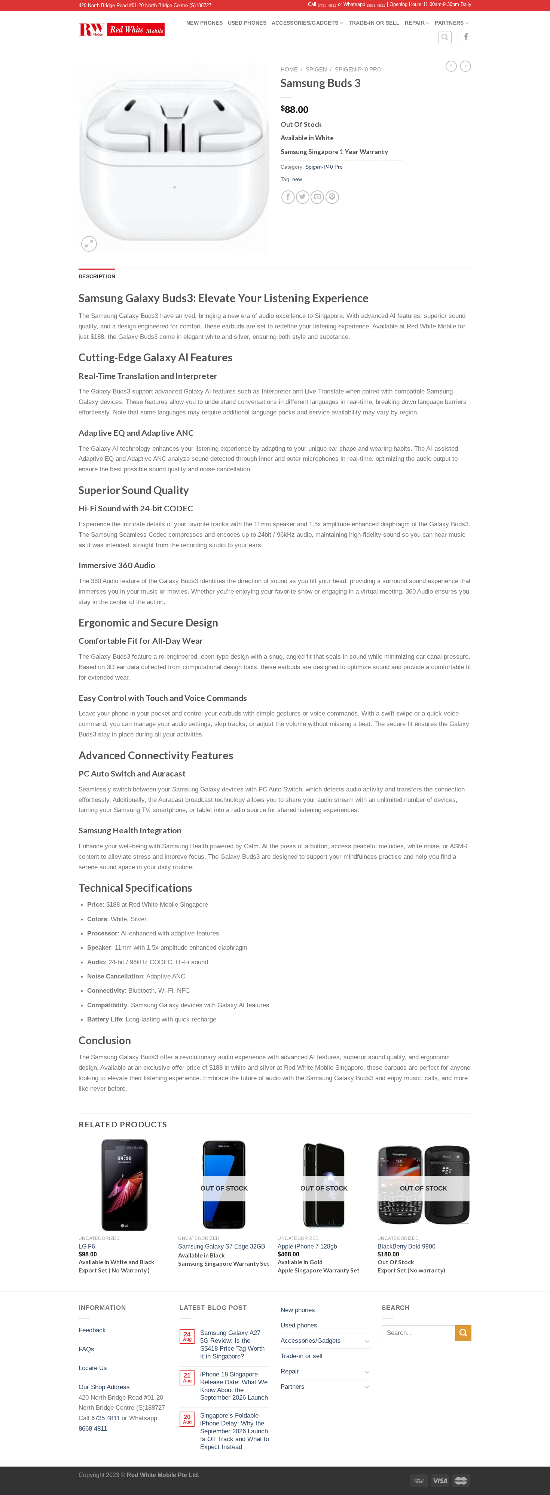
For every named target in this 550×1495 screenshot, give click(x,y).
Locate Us (93, 1368)
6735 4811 (327, 5)
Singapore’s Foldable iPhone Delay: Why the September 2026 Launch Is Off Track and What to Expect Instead (234, 1431)
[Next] (469, 1214)
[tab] (97, 276)
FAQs (86, 1349)
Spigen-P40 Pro (358, 70)
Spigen (316, 70)
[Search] (445, 37)
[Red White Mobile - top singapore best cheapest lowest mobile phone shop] (122, 29)
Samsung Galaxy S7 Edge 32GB (221, 1246)
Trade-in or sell (374, 23)
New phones (204, 23)
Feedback (92, 1330)
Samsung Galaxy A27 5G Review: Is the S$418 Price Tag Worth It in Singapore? (232, 1344)
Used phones (247, 23)
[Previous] (79, 1214)
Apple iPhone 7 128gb (307, 1246)
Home (289, 70)
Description (97, 276)
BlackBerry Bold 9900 (407, 1246)
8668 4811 (376, 5)
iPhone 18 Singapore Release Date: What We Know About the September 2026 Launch (234, 1385)
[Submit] (463, 1333)
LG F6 (87, 1246)
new (297, 179)
